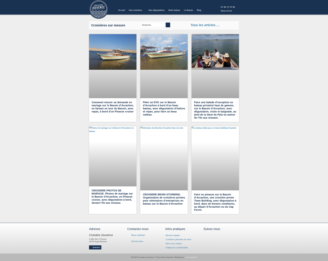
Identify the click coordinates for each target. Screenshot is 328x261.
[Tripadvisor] (228, 237)
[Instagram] (207, 237)
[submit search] (168, 25)
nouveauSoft (191, 257)
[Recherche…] (152, 25)
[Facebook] (217, 237)
